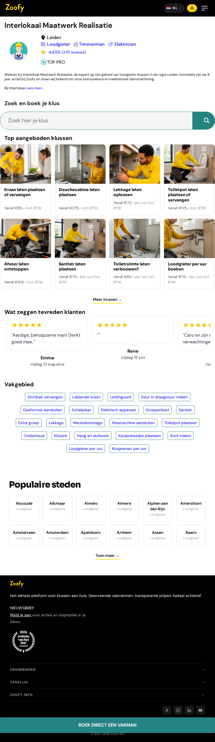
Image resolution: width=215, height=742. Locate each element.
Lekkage (56, 422)
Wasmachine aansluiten (133, 422)
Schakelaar (81, 409)
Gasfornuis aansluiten (42, 409)
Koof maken (180, 435)
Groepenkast (157, 409)
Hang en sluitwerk (93, 435)
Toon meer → (107, 555)
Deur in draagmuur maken (164, 396)
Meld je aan (21, 614)
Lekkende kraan (86, 396)
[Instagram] (178, 710)
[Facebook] (166, 710)
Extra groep (28, 422)
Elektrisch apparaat (118, 409)
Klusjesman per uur (129, 448)
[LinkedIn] (189, 710)
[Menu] (204, 8)
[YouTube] (200, 710)
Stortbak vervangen (45, 396)
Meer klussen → (107, 299)
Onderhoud (34, 435)
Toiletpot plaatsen (180, 422)
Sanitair (185, 409)
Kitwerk (60, 435)
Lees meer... (35, 88)
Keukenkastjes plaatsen (139, 435)
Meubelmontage (87, 422)
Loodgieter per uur (85, 448)
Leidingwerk (121, 396)
